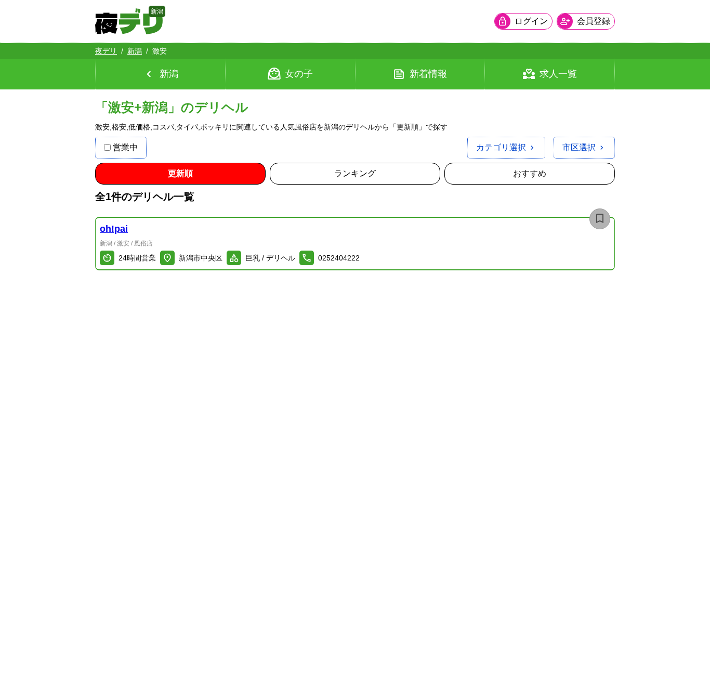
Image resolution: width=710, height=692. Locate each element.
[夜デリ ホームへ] (129, 21)
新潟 (134, 51)
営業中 (125, 147)
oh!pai (114, 229)
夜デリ (106, 51)
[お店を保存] (599, 218)
